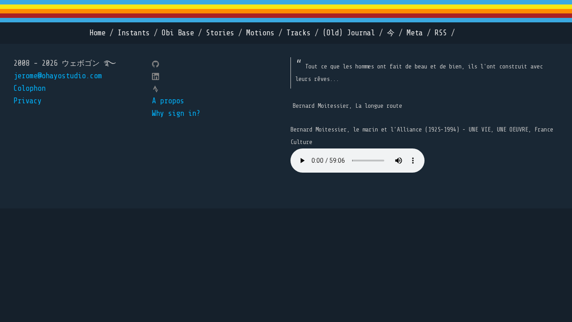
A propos (168, 101)
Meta (415, 33)
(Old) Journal (349, 33)
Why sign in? (176, 113)
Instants (134, 33)
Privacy (27, 101)
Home (97, 33)
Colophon (29, 88)
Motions (260, 33)
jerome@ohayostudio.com (57, 76)
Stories (220, 33)
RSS (441, 33)
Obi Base (178, 33)
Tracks (298, 33)
